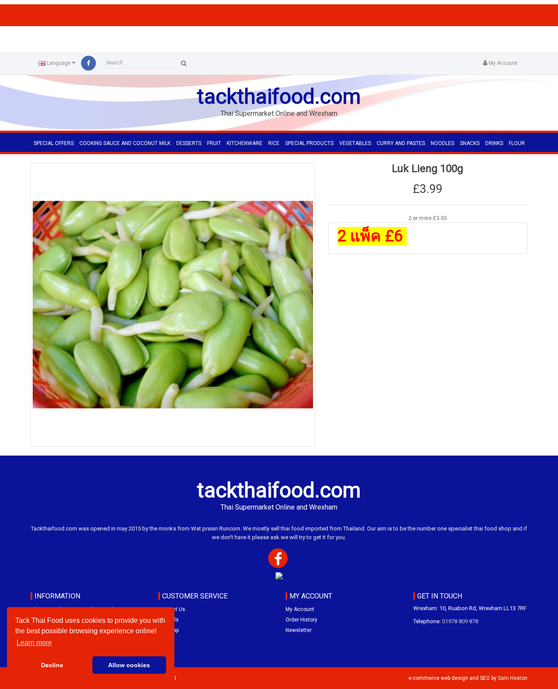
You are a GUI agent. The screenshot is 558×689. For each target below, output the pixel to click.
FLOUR (517, 143)
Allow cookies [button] (129, 665)
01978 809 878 (460, 621)
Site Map (168, 630)
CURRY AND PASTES (401, 143)
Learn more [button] (34, 642)
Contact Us (171, 609)
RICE (273, 143)
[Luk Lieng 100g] (173, 305)
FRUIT (214, 143)
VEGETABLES (355, 143)
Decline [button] (52, 665)
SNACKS (470, 143)
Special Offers (54, 143)
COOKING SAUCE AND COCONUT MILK (124, 143)
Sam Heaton (512, 678)
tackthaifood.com (279, 96)
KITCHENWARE (244, 143)
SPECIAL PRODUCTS (309, 143)
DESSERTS (188, 143)
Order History (301, 620)
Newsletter (299, 630)
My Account (300, 609)
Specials (168, 620)
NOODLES (442, 143)
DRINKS (494, 143)
